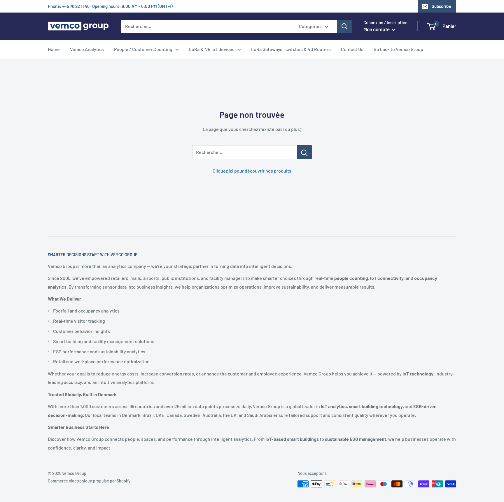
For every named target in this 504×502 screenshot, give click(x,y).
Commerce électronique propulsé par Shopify (89, 480)
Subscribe (441, 6)
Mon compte (377, 29)
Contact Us (352, 49)
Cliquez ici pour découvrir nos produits (252, 170)
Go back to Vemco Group (398, 49)
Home (54, 49)
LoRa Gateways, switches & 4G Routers (291, 49)
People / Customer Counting (143, 49)
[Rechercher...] (304, 152)
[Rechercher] (344, 26)
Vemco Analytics (87, 49)
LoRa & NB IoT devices (212, 49)
